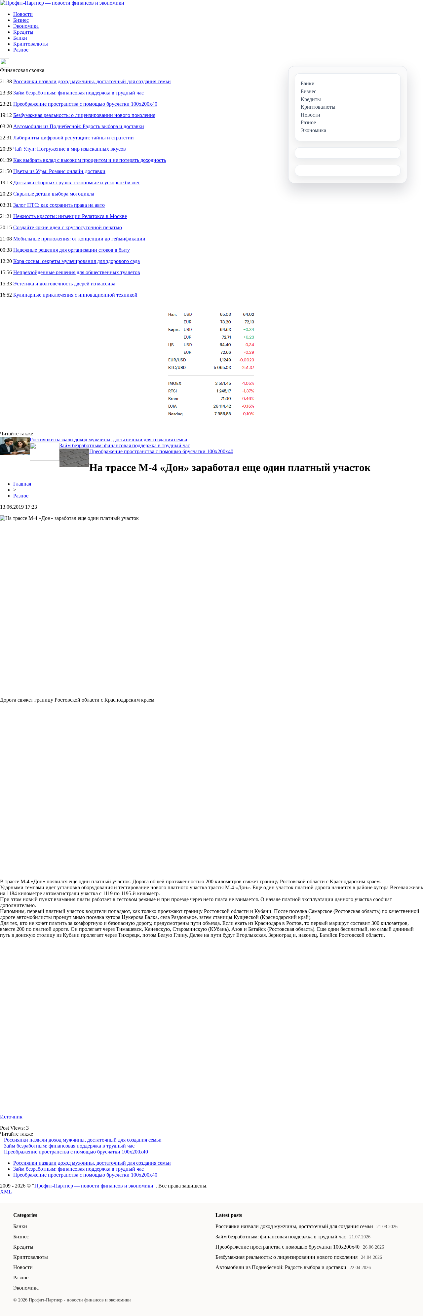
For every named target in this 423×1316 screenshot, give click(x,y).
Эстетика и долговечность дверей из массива (64, 283)
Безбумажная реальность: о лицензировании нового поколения (84, 115)
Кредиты (23, 32)
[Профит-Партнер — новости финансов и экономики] (62, 3)
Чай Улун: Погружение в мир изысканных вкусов (69, 149)
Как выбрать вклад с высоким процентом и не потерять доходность (89, 160)
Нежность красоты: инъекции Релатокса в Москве (70, 216)
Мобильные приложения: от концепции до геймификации (79, 238)
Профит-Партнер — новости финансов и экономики (93, 1185)
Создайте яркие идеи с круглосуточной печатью (67, 227)
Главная (22, 484)
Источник (11, 1116)
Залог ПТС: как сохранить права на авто (59, 205)
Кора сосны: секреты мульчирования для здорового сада (76, 261)
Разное (20, 50)
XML (6, 1191)
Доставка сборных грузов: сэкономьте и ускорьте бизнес (76, 182)
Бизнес (21, 20)
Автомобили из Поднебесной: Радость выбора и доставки (78, 126)
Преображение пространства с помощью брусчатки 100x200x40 (85, 104)
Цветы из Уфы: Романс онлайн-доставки (59, 171)
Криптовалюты (30, 44)
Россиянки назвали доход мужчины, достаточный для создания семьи (92, 81)
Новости (23, 14)
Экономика (26, 26)
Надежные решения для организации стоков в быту (71, 250)
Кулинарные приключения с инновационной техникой (75, 295)
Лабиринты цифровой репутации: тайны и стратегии (73, 137)
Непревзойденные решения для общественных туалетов (76, 272)
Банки (20, 38)
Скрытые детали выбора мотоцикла (53, 194)
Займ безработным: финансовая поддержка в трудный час (78, 92)
